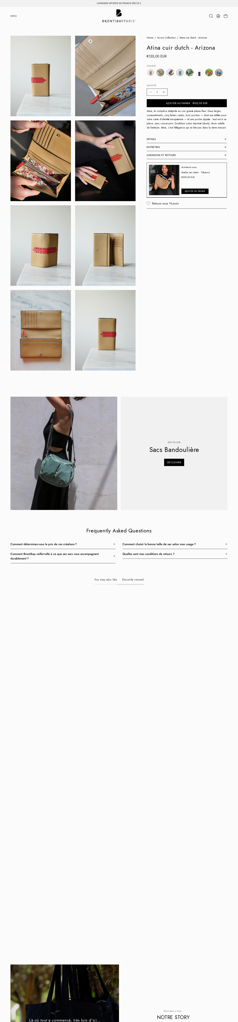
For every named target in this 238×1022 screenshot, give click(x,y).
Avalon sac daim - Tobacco (195, 172)
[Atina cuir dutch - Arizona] (150, 72)
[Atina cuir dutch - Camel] (160, 72)
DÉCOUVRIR (174, 462)
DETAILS (151, 139)
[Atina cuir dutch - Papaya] (209, 72)
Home (150, 38)
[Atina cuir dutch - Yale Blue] (219, 72)
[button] (211, 16)
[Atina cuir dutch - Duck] (170, 72)
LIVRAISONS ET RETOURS (161, 155)
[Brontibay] (119, 16)
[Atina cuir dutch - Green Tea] (189, 72)
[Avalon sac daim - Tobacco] (164, 180)
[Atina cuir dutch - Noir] (199, 72)
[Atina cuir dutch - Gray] (180, 72)
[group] (119, 3)
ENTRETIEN (153, 147)
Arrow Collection (166, 38)
